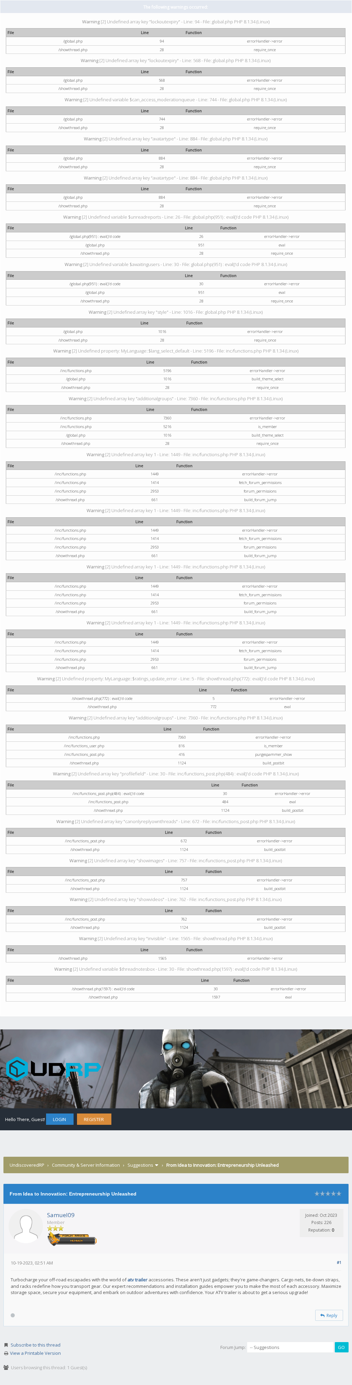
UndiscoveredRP (27, 1165)
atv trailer (137, 1280)
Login (59, 1119)
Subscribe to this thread (35, 1345)
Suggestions (140, 1165)
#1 (339, 1262)
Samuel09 (61, 1215)
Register (94, 1119)
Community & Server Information (86, 1165)
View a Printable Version (35, 1353)
